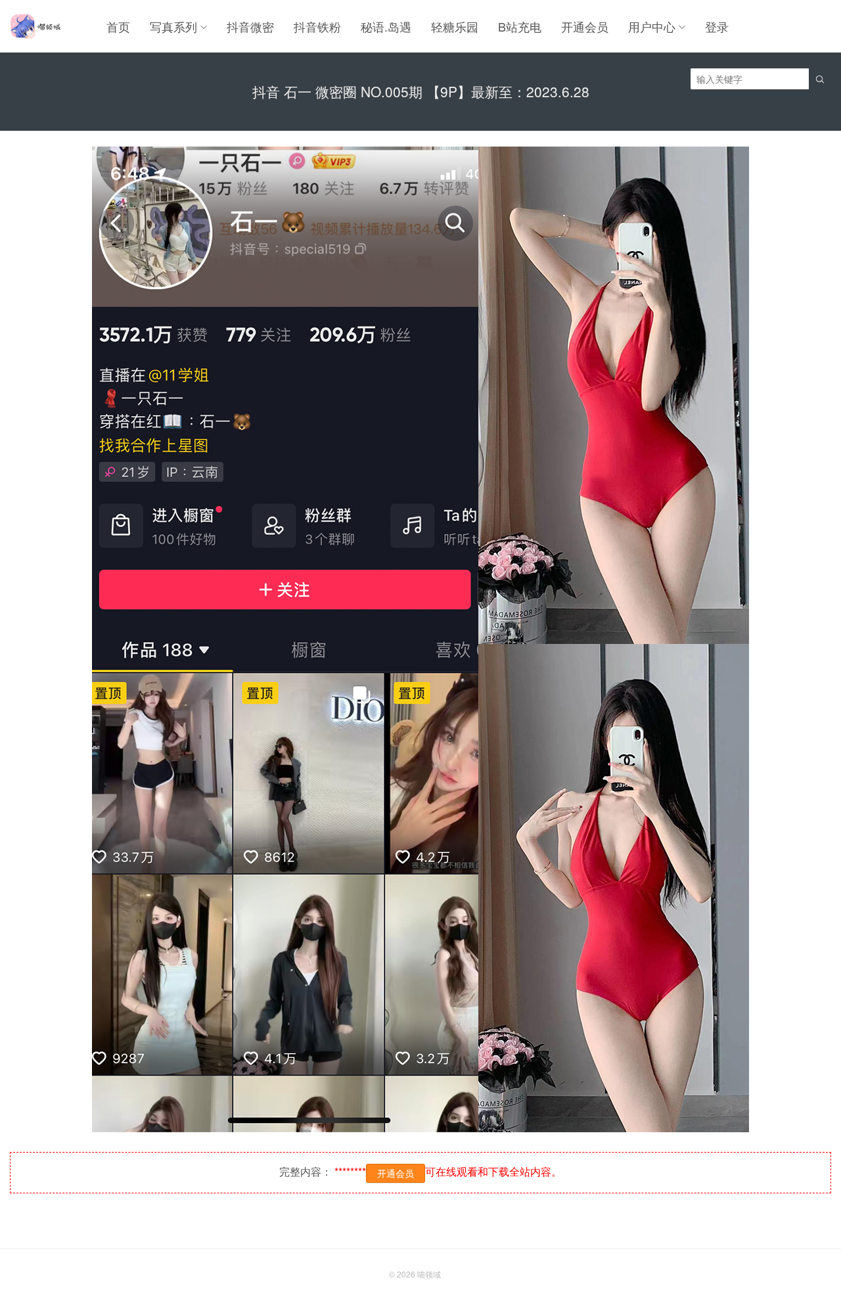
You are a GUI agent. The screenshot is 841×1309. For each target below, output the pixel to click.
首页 (118, 26)
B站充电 (519, 26)
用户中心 (651, 26)
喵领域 (429, 1273)
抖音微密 (250, 26)
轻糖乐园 (454, 26)
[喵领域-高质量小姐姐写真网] (35, 26)
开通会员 (584, 26)
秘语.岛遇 (386, 26)
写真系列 (173, 26)
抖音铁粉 (317, 26)
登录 (717, 26)
